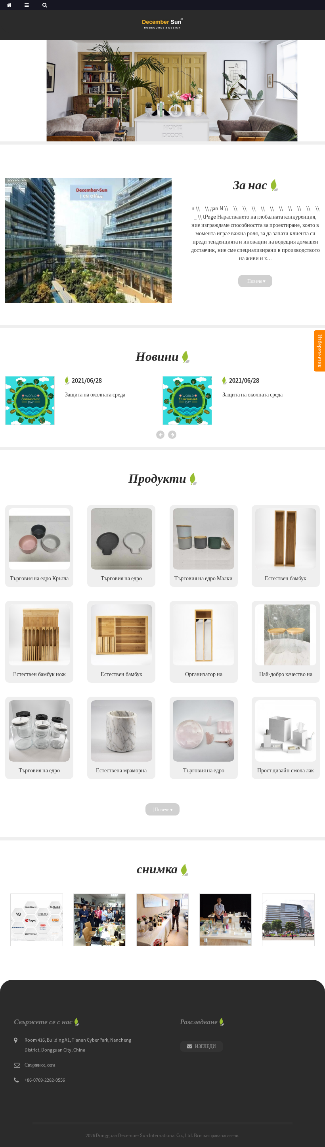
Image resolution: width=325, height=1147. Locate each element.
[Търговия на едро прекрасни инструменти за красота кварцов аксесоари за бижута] (203, 730)
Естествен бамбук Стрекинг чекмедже (285, 581)
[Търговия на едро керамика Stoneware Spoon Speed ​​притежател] (121, 538)
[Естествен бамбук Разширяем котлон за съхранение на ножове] (121, 634)
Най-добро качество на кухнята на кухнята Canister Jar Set (285, 677)
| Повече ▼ (255, 281)
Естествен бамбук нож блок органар (39, 677)
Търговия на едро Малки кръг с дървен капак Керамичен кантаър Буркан (203, 581)
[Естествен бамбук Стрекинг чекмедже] (285, 538)
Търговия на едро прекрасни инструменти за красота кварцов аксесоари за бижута (203, 773)
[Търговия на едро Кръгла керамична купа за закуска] (39, 538)
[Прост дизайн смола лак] (285, 730)
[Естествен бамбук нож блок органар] (39, 634)
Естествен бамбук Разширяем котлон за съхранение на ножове (121, 677)
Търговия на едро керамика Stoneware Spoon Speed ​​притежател (121, 581)
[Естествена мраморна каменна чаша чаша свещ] (121, 730)
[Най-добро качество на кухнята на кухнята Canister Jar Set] (285, 634)
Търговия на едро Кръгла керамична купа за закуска (39, 581)
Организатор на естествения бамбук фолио (204, 677)
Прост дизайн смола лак (285, 770)
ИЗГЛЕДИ (205, 1046)
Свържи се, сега (40, 1065)
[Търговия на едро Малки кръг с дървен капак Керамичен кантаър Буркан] (203, 538)
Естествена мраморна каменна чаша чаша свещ (121, 773)
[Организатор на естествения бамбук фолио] (203, 634)
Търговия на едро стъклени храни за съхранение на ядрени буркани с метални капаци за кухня (39, 773)
